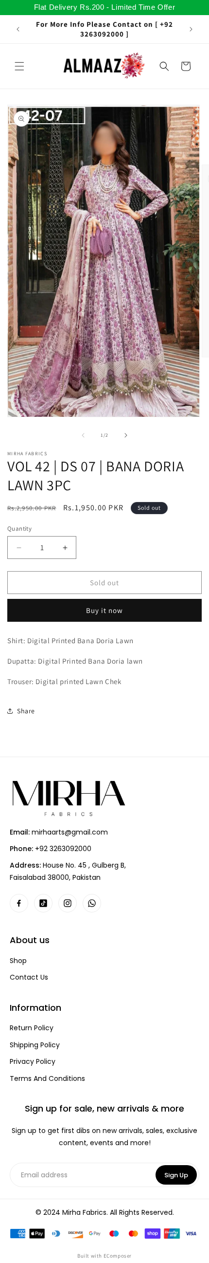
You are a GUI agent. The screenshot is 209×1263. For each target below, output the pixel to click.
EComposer (118, 1255)
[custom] (19, 903)
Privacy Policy (32, 1061)
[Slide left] (83, 435)
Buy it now (104, 610)
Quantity (19, 528)
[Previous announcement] (18, 29)
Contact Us (29, 977)
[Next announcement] (191, 29)
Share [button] (26, 710)
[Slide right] (126, 435)
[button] (19, 66)
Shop (18, 961)
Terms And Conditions (47, 1078)
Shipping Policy (35, 1045)
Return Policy (31, 1028)
